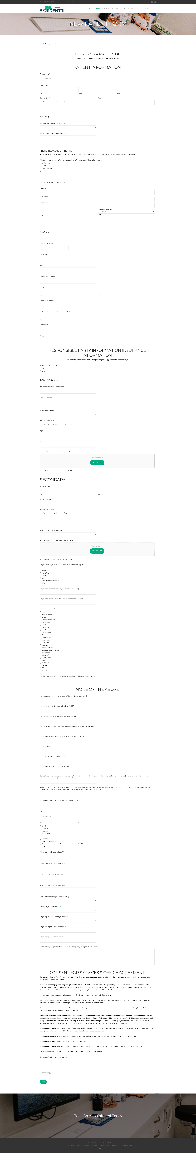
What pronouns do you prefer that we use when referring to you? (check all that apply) (71, 160)
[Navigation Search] (153, 8)
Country (100, 214)
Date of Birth (45, 98)
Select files (97, 462)
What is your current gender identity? (53, 133)
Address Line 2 (44, 202)
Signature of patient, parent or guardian (54, 1057)
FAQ (101, 1145)
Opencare (45, 828)
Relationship (44, 325)
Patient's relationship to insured (51, 442)
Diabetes (44, 665)
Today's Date (45, 74)
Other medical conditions (49, 609)
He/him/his (45, 165)
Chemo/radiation (47, 637)
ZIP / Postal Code (45, 216)
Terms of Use (128, 1145)
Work (43, 836)
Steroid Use (45, 642)
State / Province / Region (105, 209)
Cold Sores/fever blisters (49, 663)
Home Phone (45, 221)
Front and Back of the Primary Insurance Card (56, 452)
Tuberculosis (45, 627)
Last (118, 93)
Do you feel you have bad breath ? (52, 937)
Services (85, 1145)
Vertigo (44, 660)
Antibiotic (45, 570)
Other (44, 171)
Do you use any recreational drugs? (53, 756)
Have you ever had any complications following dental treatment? (63, 696)
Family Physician (46, 288)
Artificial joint (46, 622)
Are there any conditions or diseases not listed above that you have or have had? (68, 676)
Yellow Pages (46, 833)
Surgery (44, 670)
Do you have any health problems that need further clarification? (63, 736)
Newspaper (45, 839)
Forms (72, 1145)
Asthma (44, 612)
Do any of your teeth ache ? (50, 907)
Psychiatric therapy (48, 647)
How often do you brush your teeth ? (53, 885)
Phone (42, 336)
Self (43, 368)
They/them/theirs (47, 168)
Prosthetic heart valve (48, 619)
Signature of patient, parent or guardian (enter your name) (61, 801)
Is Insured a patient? (47, 411)
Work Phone (44, 232)
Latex (43, 578)
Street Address (44, 196)
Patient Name (45, 85)
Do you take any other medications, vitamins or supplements (61, 599)
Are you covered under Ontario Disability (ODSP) (57, 706)
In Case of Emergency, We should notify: (55, 312)
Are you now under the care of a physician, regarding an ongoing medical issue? (68, 726)
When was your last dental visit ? (52, 852)
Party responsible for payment (51, 365)
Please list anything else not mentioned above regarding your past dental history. (69, 947)
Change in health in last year (50, 650)
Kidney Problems (47, 645)
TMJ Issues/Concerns (48, 668)
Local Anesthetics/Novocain (50, 580)
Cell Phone (44, 254)
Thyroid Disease (46, 632)
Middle (80, 93)
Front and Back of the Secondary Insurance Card (57, 540)
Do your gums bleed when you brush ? (54, 917)
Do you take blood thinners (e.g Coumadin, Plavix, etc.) (59, 589)
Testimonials (94, 1145)
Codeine (44, 575)
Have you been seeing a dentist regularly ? (55, 897)
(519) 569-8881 (48, 2)
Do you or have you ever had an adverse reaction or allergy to (62, 565)
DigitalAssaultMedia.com (101, 1142)
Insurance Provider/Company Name (52, 387)
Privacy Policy (116, 1145)
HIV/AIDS (44, 630)
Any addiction (46, 652)
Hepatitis (44, 625)
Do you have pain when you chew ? (53, 927)
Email (42, 266)
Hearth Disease (46, 658)
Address (43, 188)
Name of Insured (46, 398)
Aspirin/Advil (46, 573)
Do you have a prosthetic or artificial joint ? (55, 766)
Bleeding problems (47, 614)
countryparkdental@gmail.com (66, 2)
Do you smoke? (46, 746)
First (41, 93)
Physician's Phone (46, 301)
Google (44, 826)
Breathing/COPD (47, 655)
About (78, 1145)
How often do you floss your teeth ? (53, 874)
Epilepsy (44, 617)
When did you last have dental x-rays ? (54, 863)
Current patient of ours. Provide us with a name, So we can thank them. (64, 844)
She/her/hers (46, 163)
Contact (107, 1145)
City (41, 209)
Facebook (45, 831)
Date (42, 812)
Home (65, 1145)
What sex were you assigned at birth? (53, 123)
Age (100, 98)
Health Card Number (47, 277)
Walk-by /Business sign (49, 841)
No (43, 568)
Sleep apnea (46, 640)
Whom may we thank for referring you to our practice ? (59, 823)
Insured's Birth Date (47, 421)
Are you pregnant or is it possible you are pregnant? (58, 716)
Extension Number (46, 243)
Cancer (44, 635)
